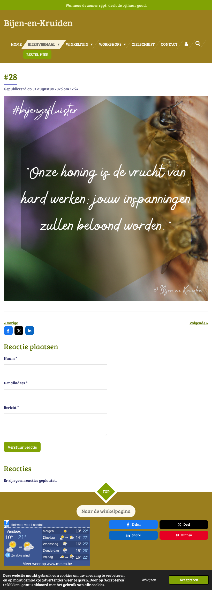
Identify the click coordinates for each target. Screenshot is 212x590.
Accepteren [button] (189, 579)
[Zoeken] (198, 43)
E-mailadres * (16, 382)
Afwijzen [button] (149, 579)
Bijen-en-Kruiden (38, 22)
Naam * (10, 358)
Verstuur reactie (22, 447)
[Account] (186, 44)
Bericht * (11, 407)
